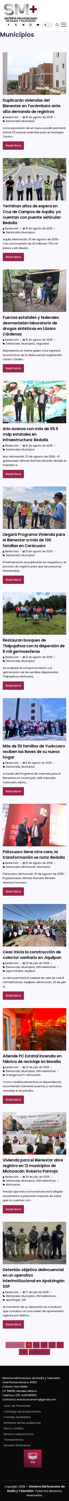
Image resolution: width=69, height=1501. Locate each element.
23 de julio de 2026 (37, 963)
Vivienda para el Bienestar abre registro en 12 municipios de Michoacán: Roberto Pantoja (33, 1165)
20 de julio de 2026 (37, 1177)
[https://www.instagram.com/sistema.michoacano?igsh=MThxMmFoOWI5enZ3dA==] (30, 25)
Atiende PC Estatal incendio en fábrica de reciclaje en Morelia (32, 1058)
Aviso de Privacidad (17, 1406)
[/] (16, 25)
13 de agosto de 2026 (39, 551)
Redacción (12, 117)
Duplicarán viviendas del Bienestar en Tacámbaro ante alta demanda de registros (32, 106)
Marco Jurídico (14, 1428)
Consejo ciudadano (17, 1417)
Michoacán (28, 867)
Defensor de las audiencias (22, 1423)
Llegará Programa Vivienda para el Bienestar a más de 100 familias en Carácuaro (34, 540)
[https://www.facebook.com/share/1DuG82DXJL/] (8, 25)
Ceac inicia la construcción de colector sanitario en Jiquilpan (32, 954)
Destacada (13, 121)
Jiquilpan (30, 971)
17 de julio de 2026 (37, 1292)
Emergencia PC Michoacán (23, 1075)
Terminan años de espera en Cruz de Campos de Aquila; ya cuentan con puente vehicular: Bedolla (32, 214)
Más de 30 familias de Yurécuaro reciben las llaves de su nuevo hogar (34, 751)
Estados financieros (17, 1445)
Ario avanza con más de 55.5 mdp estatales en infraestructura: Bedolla (30, 434)
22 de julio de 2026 (37, 1067)
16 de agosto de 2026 (39, 117)
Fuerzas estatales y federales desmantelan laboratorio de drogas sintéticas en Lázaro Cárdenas (31, 326)
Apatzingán (13, 1300)
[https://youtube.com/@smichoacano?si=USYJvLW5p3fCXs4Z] (38, 25)
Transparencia (13, 1439)
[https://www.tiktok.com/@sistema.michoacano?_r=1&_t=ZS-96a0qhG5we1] (23, 25)
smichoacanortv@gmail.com (36, 1399)
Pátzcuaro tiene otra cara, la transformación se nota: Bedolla (34, 854)
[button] (48, 25)
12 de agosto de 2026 (39, 657)
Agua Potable (14, 971)
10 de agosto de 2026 (39, 863)
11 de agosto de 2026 (39, 763)
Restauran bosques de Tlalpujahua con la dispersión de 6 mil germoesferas (34, 645)
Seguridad (42, 343)
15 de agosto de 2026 (39, 228)
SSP (24, 1300)
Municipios (28, 121)
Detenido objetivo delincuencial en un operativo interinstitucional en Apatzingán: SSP (34, 1278)
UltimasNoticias (46, 967)
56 (23, 1352)
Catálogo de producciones (22, 1411)
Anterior (16, 1345)
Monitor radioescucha (18, 1434)
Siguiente (37, 1352)
